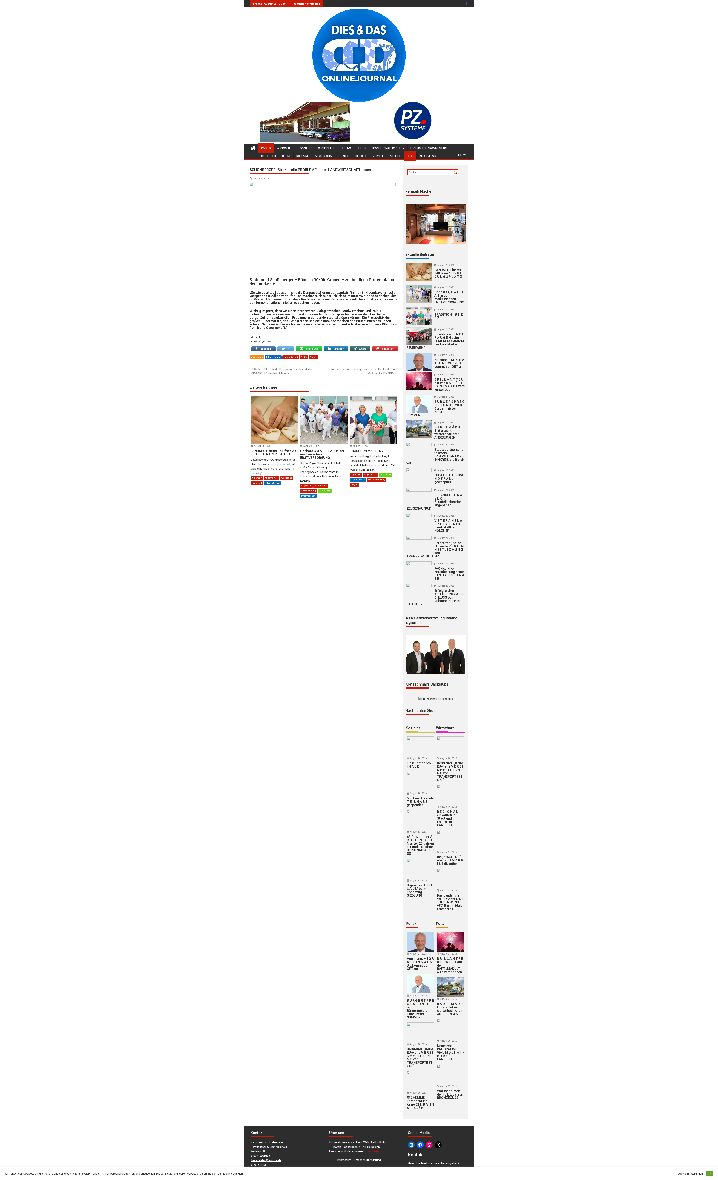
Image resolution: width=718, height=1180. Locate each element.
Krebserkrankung (376, 479)
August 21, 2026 (262, 446)
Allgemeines (428, 156)
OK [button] (709, 1173)
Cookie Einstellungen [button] (690, 1173)
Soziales (306, 148)
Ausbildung (286, 478)
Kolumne (302, 156)
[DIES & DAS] (253, 148)
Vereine (395, 156)
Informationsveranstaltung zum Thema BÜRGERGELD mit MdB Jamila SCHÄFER (363, 371)
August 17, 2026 (418, 832)
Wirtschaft (285, 148)
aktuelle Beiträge (420, 254)
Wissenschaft (324, 156)
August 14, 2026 (448, 852)
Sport (286, 156)
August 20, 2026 (445, 444)
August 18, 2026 (418, 758)
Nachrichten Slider (421, 710)
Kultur (361, 148)
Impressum (344, 1160)
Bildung (345, 148)
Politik (266, 148)
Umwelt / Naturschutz (388, 148)
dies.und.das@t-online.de (266, 1160)
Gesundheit (326, 148)
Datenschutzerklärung (367, 1160)
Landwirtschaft (290, 357)
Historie (361, 156)
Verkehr (378, 156)
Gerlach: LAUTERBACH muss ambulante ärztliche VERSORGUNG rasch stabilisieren (281, 371)
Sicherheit (268, 156)
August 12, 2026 (448, 890)
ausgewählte (257, 357)
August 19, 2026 (448, 807)
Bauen (345, 156)
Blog (410, 156)
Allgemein (257, 478)
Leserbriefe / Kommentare (428, 148)
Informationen (273, 357)
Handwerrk (257, 483)
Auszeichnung (308, 491)
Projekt (313, 357)
